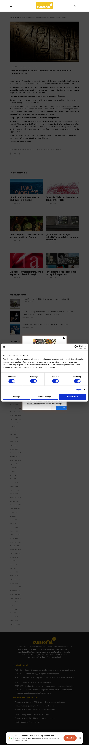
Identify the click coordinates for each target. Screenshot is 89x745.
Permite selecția (44, 397)
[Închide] (80, 738)
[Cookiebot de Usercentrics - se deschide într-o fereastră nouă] (76, 347)
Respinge (16, 397)
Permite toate (72, 397)
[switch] (33, 381)
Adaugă (69, 738)
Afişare (79, 390)
